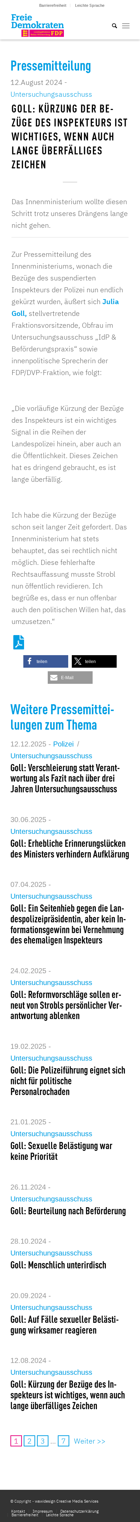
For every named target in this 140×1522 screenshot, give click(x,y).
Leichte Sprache (89, 5)
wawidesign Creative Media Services (66, 1501)
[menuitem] (53, 5)
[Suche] (111, 25)
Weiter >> (90, 1441)
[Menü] (126, 25)
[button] (45, 661)
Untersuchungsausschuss (51, 94)
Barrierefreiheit (52, 5)
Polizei (63, 744)
